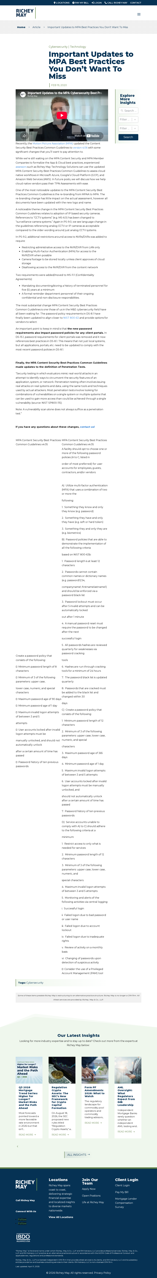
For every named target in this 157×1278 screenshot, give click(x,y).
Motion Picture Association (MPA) (53, 143)
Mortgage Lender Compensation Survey (126, 1203)
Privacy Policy (102, 1272)
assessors (21, 166)
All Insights (78, 1154)
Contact (135, 3)
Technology (78, 46)
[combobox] (128, 119)
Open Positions (91, 1195)
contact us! (87, 426)
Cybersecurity (58, 46)
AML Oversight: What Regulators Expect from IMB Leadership (126, 1096)
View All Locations (61, 1217)
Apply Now (89, 1188)
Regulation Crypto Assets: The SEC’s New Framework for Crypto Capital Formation (60, 1097)
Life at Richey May (93, 1202)
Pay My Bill (82, 3)
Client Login (122, 1185)
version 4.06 (80, 147)
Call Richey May (117, 3)
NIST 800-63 (71, 317)
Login (98, 3)
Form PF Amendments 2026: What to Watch (95, 1092)
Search (128, 137)
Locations (62, 3)
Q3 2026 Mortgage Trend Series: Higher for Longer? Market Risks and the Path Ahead (28, 1097)
